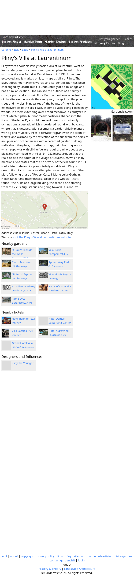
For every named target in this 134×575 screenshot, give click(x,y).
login (81, 560)
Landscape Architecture (79, 569)
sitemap (79, 556)
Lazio (25, 49)
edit (4, 556)
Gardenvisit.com (13, 37)
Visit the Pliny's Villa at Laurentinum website (42, 237)
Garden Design (55, 41)
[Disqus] (44, 419)
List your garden (110, 39)
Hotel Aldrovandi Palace (59, 334)
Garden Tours (33, 41)
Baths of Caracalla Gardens (60, 290)
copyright (27, 556)
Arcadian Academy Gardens (23, 290)
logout (67, 564)
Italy (16, 49)
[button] (44, 210)
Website (6, 237)
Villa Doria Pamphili (58, 254)
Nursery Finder (104, 43)
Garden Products (80, 41)
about (14, 556)
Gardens (6, 49)
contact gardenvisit (62, 560)
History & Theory (50, 569)
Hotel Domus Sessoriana (60, 322)
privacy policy (45, 556)
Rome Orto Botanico (22, 302)
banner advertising (100, 556)
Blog (121, 43)
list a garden (124, 556)
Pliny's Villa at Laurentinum (47, 49)
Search (128, 39)
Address (6, 233)
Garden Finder (11, 41)
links (60, 556)
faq (68, 556)
